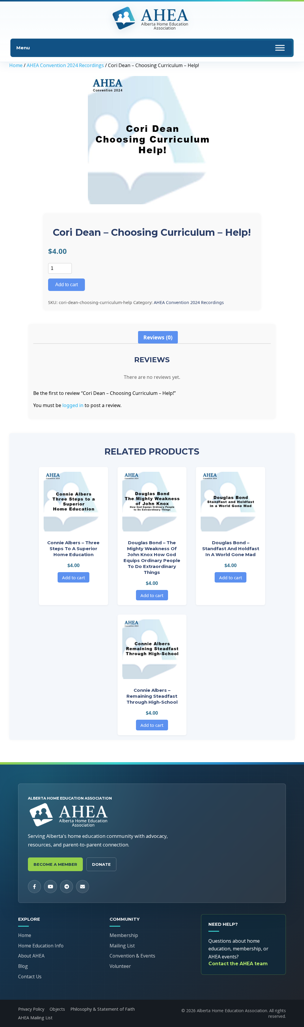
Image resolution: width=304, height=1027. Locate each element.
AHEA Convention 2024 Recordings (65, 65)
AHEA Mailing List (35, 1017)
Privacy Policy (31, 1009)
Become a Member (55, 864)
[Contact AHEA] (82, 886)
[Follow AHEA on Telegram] (66, 886)
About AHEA (31, 955)
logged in (72, 405)
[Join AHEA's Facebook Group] (34, 886)
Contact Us (30, 976)
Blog (23, 966)
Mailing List (122, 945)
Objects (57, 1009)
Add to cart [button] (73, 577)
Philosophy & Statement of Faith (102, 1009)
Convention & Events (132, 955)
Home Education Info (41, 945)
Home (16, 65)
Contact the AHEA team (238, 963)
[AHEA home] (152, 18)
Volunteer (120, 966)
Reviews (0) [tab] (157, 337)
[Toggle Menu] (280, 47)
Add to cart (66, 284)
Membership (124, 935)
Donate (101, 864)
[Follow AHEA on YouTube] (50, 886)
